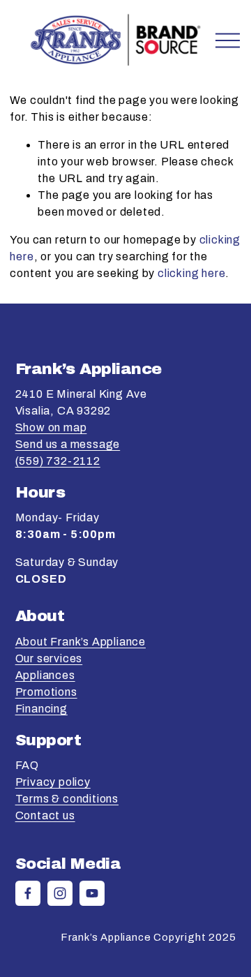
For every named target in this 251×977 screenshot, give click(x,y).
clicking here (191, 273)
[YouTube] (92, 893)
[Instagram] (60, 893)
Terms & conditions (67, 799)
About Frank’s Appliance (80, 642)
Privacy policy (53, 782)
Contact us (45, 815)
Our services (49, 658)
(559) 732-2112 (57, 461)
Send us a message (68, 444)
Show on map (51, 427)
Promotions (46, 692)
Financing (41, 709)
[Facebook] (27, 893)
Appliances (45, 675)
